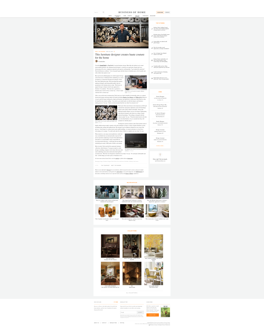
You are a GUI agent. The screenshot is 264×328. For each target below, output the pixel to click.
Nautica (125, 97)
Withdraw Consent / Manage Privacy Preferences (160, 324)
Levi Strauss (130, 97)
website (117, 158)
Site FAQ (122, 322)
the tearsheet (105, 165)
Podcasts (145, 15)
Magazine (152, 15)
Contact (104, 322)
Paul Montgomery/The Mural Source (153, 259)
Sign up (108, 170)
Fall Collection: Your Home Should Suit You (110, 287)
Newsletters (113, 322)
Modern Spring (132, 287)
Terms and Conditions (158, 322)
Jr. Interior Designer (160, 113)
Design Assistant (160, 129)
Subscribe (160, 12)
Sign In (167, 12)
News (110, 15)
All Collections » (132, 292)
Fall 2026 (132, 259)
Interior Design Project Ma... (160, 105)
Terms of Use (122, 315)
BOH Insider (139, 171)
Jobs (124, 15)
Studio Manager (160, 121)
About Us (96, 322)
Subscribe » (152, 315)
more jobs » (160, 145)
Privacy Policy (140, 315)
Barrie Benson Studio (154, 287)
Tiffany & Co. (139, 97)
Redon (153, 260)
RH (132, 285)
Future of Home (129, 173)
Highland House (153, 285)
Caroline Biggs (102, 61)
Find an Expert (137, 16)
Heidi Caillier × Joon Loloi (132, 258)
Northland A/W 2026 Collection (110, 259)
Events (130, 15)
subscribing (119, 171)
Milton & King (110, 258)
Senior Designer (160, 96)
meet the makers (100, 51)
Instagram (129, 158)
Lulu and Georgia (110, 285)
